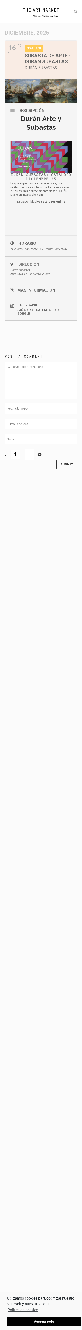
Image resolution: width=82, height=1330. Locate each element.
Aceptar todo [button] (44, 1321)
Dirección (28, 264)
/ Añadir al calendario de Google (39, 312)
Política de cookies (23, 1310)
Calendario (27, 305)
